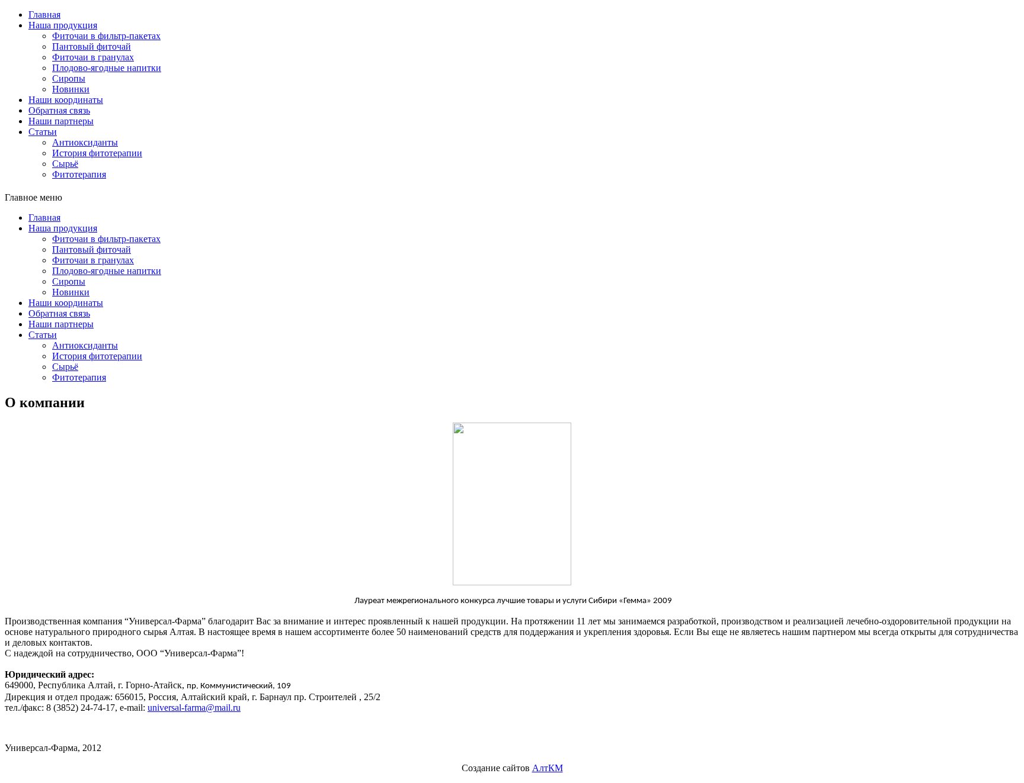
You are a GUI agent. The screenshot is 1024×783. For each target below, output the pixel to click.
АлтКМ (547, 768)
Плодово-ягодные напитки (106, 68)
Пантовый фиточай (91, 46)
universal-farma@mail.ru (194, 708)
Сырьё (65, 164)
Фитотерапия (79, 174)
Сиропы (68, 78)
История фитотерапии (97, 153)
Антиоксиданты (85, 142)
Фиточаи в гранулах (93, 57)
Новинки (70, 89)
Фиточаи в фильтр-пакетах (106, 36)
